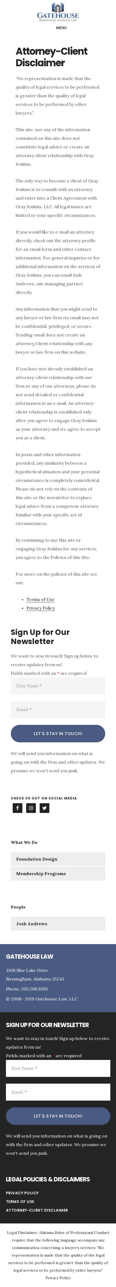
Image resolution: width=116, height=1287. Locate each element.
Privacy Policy (40, 608)
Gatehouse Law (58, 11)
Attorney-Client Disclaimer (37, 1210)
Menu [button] (61, 27)
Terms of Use (40, 599)
